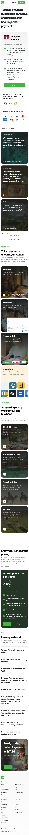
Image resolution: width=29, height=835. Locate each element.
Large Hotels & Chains (20, 787)
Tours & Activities (19, 792)
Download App (4, 795)
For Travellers (4, 817)
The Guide (17, 809)
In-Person (3, 784)
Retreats (17, 789)
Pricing (2, 802)
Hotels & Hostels (19, 784)
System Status (18, 812)
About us (17, 802)
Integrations (4, 792)
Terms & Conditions (6, 828)
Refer (16, 807)
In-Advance (4, 787)
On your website (5, 789)
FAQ (2, 812)
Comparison (4, 804)
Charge (3, 824)
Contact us (17, 804)
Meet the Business (5, 815)
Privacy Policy (14, 828)
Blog (2, 809)
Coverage (3, 807)
